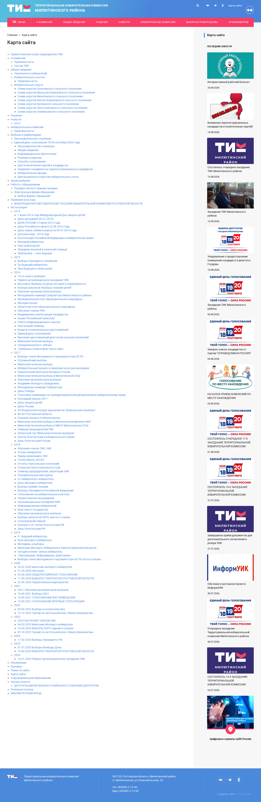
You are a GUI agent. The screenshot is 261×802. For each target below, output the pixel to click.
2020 (17, 563)
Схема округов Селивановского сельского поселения (51, 111)
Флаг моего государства (33, 509)
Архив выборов (238, 22)
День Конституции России (34, 440)
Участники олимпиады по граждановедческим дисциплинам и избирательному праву (72, 394)
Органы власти (20, 681)
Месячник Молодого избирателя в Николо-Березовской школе (57, 547)
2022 (17, 605)
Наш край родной (29, 245)
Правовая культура (23, 199)
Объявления (18, 662)
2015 (17, 257)
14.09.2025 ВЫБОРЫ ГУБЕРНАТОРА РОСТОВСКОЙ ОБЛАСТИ (56, 651)
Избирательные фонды (32, 173)
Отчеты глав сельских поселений (38, 463)
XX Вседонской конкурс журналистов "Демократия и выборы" (57, 410)
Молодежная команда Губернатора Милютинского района (55, 295)
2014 (17, 123)
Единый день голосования (34, 333)
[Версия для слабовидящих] (250, 10)
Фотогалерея (19, 207)
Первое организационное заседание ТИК (43, 280)
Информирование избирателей (37, 505)
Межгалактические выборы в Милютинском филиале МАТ (54, 421)
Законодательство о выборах (32, 138)
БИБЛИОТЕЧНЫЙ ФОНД (26, 693)
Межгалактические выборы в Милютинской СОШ (49, 375)
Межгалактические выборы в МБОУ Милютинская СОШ (53, 425)
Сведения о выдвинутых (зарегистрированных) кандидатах (55, 169)
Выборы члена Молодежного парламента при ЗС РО (50, 356)
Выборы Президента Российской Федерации (46, 490)
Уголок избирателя (29, 452)
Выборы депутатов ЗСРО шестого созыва (44, 517)
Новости (124, 22)
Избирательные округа (28, 84)
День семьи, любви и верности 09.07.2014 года (47, 230)
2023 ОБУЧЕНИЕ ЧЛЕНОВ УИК (37, 620)
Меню (21, 22)
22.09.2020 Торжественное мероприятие (43, 582)
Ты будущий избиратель (33, 264)
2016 (17, 272)
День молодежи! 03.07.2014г (36, 218)
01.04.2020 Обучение (31, 570)
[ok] (222, 5)
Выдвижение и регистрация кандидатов (43, 314)
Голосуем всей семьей (31, 521)
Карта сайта (235, 5)
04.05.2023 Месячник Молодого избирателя (45, 624)
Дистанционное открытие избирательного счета (48, 176)
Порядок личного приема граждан (36, 188)
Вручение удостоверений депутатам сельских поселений (53, 337)
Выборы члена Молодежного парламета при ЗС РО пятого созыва (59, 559)
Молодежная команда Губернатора (40, 387)
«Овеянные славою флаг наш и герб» (41, 348)
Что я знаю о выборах (31, 276)
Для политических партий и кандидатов (43, 165)
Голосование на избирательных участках (44, 494)
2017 (17, 352)
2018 (17, 444)
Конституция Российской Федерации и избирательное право (56, 237)
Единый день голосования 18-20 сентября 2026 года (47, 142)
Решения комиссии (29, 157)
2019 (17, 532)
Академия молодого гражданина (38, 383)
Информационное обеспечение (37, 153)
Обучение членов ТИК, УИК (34, 448)
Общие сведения (74, 22)
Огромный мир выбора (32, 360)
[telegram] (215, 5)
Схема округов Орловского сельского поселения (48, 104)
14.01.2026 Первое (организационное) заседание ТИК (51, 658)
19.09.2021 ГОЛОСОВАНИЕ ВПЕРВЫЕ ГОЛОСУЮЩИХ (51, 601)
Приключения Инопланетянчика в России (44, 371)
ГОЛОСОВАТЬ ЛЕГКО (31, 459)
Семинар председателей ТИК (35, 429)
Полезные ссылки (22, 689)
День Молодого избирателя (35, 482)
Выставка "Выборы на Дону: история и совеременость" (52, 283)
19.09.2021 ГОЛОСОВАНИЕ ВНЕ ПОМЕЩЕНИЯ (46, 597)
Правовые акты (24, 61)
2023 (17, 616)
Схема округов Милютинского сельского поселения (50, 96)
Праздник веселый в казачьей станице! (42, 249)
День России (26, 406)
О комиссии (44, 22)
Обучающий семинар (31, 325)
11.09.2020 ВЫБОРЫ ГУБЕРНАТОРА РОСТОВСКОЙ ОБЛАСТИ (56, 578)
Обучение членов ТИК (31, 310)
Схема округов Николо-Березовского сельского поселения (55, 100)
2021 (17, 586)
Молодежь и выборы (31, 543)
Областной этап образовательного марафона (46, 306)
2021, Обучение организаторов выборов (43, 589)
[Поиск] (197, 5)
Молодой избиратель (31, 241)
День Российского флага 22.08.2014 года (44, 226)
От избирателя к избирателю (36, 479)
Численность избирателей (30, 73)
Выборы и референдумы (202, 22)
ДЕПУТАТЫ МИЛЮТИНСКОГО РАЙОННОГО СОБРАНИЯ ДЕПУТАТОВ (56, 685)
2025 (17, 643)
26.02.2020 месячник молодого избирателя (45, 566)
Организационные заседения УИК (39, 501)
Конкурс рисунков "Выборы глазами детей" (45, 287)
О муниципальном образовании (31, 677)
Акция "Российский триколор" (36, 318)
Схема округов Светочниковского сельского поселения (53, 107)
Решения (102, 22)
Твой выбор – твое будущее (35, 253)
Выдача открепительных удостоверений (43, 329)
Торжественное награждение (36, 498)
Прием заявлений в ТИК (33, 456)
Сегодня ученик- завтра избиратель (40, 551)
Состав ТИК (21, 65)
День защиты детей (30, 402)
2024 (17, 635)
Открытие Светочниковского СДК (39, 467)
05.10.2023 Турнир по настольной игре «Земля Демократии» (56, 632)
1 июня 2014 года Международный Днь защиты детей (51, 215)
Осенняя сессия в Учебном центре (39, 417)
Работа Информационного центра (39, 322)
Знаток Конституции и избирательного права (46, 436)
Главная (12, 35)
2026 (17, 655)
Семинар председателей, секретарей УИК (43, 471)
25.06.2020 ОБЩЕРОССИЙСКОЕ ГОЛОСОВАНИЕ (48, 574)
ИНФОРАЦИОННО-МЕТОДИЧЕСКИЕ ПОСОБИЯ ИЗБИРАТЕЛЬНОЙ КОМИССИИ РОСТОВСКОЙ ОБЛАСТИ (78, 203)
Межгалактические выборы (35, 341)
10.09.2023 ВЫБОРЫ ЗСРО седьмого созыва (45, 628)
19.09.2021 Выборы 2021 (33, 593)
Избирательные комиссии (158, 22)
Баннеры (16, 666)
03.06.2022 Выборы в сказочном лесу (41, 609)
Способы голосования (32, 161)
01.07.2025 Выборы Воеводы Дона (40, 647)
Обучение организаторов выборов (39, 291)
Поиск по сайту (20, 670)
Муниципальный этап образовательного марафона (50, 299)
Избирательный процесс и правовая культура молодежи (53, 368)
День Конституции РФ (31, 528)
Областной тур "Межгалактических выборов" (46, 433)
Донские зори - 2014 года (33, 234)
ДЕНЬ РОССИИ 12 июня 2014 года (39, 222)
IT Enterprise (244, 794)
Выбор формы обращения (34, 195)
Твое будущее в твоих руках (35, 268)
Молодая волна (27, 302)
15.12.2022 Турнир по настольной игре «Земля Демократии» (56, 612)
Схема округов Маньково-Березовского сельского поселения (56, 92)
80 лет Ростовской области (35, 414)
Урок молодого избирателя (35, 540)
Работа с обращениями (25, 184)
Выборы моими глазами (33, 486)
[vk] (207, 5)
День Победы (26, 391)
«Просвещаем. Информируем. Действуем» (44, 555)
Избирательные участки (29, 77)
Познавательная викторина (35, 475)
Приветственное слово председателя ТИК (37, 54)
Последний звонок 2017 (33, 398)
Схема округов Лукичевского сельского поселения (50, 88)
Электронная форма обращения (34, 192)
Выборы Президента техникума (37, 260)
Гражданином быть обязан (35, 345)
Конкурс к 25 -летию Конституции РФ (41, 524)
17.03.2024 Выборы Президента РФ (40, 639)
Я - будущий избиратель (32, 536)
